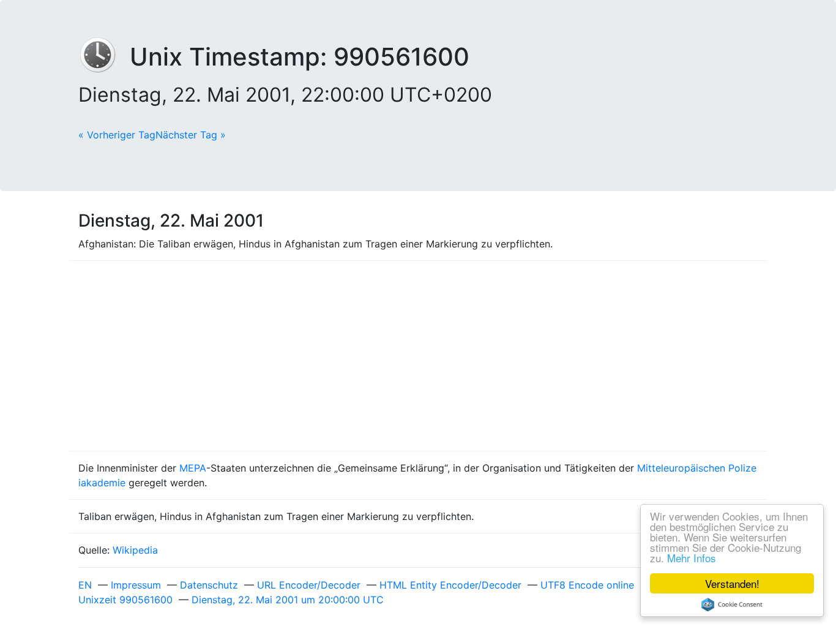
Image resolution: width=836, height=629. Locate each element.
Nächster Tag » (190, 135)
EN (85, 585)
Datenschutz (209, 585)
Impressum (136, 585)
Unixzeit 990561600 (125, 599)
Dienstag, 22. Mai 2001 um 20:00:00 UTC (288, 599)
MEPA (192, 468)
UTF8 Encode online (587, 585)
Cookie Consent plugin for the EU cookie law (732, 604)
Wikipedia (135, 550)
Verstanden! (732, 583)
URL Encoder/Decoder (308, 585)
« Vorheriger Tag (116, 135)
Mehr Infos (691, 557)
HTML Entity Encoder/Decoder (450, 585)
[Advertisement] (418, 356)
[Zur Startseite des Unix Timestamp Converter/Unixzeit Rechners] (104, 57)
